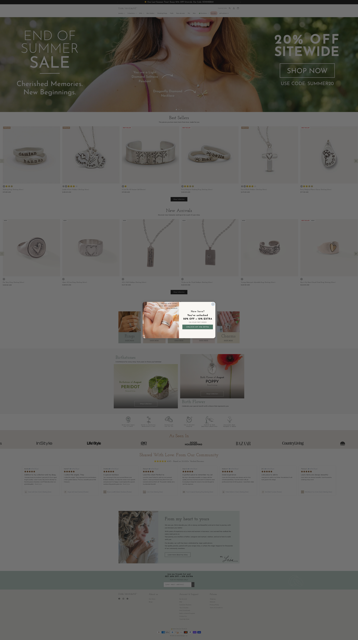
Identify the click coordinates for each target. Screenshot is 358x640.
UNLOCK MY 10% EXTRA (197, 327)
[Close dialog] (213, 304)
